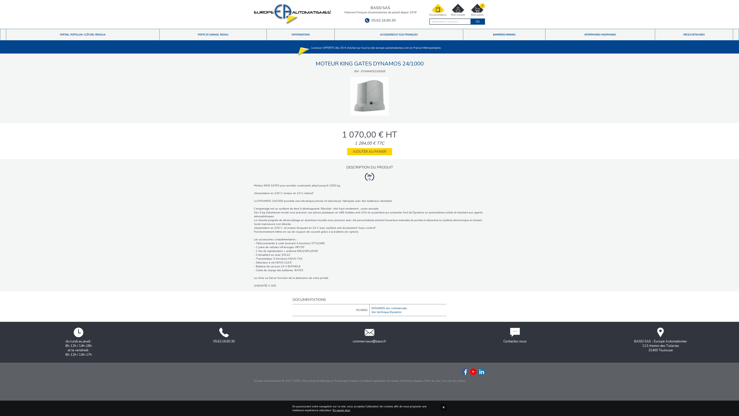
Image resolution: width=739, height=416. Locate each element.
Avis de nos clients (454, 381)
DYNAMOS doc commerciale (389, 308)
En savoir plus (341, 410)
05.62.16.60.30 (383, 20)
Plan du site (432, 381)
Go (478, 21)
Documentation (437, 14)
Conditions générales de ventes (379, 381)
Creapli (353, 381)
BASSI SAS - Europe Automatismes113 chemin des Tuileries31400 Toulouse (660, 345)
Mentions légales (412, 381)
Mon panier (477, 10)
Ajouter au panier (369, 151)
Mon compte (458, 14)
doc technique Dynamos (386, 312)
